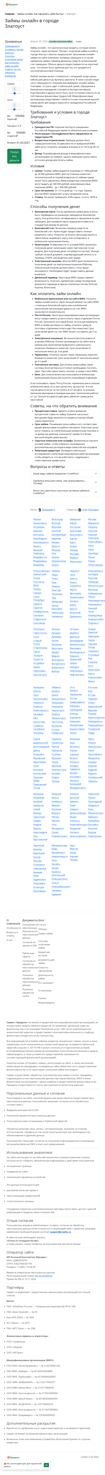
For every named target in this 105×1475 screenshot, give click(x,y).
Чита (72, 574)
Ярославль (75, 593)
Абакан (37, 519)
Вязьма (56, 805)
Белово (74, 772)
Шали (73, 852)
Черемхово (76, 694)
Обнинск (74, 762)
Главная (9, 13)
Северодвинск (77, 702)
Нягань (55, 816)
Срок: (10, 99)
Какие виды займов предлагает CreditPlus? (56, 473)
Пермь (91, 561)
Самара (37, 592)
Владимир (38, 564)
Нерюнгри (93, 793)
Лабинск (56, 687)
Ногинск (74, 832)
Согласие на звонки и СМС (29, 944)
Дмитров (74, 636)
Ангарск (74, 601)
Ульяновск (57, 593)
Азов (54, 860)
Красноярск (76, 534)
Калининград (59, 561)
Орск (36, 695)
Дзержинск (76, 616)
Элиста (73, 578)
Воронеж (56, 527)
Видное (56, 656)
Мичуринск (58, 828)
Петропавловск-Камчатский (42, 572)
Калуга (55, 564)
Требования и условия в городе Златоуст (14, 49)
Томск (55, 578)
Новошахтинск (60, 878)
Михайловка (76, 725)
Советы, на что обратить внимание (13, 72)
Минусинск (94, 758)
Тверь (55, 574)
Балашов (56, 793)
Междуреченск (78, 787)
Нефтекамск (76, 670)
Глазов (73, 750)
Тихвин (37, 820)
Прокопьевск (40, 698)
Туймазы (92, 781)
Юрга (91, 738)
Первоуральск (95, 725)
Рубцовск (75, 706)
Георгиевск (39, 883)
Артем (55, 640)
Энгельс (56, 629)
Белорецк (38, 793)
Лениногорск (59, 718)
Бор (90, 691)
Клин (36, 765)
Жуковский (39, 758)
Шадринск (93, 805)
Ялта (90, 665)
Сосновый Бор (93, 656)
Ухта (54, 824)
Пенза (91, 557)
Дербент (74, 632)
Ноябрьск (57, 801)
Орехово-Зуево (38, 779)
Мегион (56, 820)
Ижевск (56, 542)
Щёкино (74, 801)
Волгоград (57, 519)
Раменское (57, 742)
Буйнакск (93, 816)
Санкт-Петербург (39, 598)
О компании (44, 990)
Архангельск (40, 523)
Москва (92, 519)
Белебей (37, 801)
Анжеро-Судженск (75, 767)
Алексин (74, 793)
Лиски (73, 732)
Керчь (91, 673)
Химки (36, 667)
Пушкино (57, 738)
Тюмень (56, 586)
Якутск (73, 589)
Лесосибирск (95, 754)
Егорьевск (38, 754)
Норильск (38, 702)
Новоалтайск (95, 677)
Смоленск (38, 615)
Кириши (92, 765)
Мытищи (93, 589)
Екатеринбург (59, 534)
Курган (73, 538)
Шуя (72, 742)
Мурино (92, 773)
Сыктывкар (39, 623)
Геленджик (57, 706)
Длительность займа (46, 977)
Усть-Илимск (74, 689)
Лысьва (37, 860)
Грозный (56, 530)
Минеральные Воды (59, 847)
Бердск (55, 652)
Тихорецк (38, 732)
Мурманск (93, 523)
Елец (90, 809)
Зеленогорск (95, 746)
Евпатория (94, 669)
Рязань (37, 589)
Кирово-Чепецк (74, 858)
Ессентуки (38, 887)
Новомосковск (59, 836)
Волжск (74, 758)
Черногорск (58, 710)
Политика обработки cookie (28, 993)
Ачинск (92, 742)
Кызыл (73, 546)
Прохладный (95, 801)
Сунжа (55, 832)
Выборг (56, 671)
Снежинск (93, 651)
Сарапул (74, 754)
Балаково (57, 644)
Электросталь (59, 769)
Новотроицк (94, 836)
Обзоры (42, 929)
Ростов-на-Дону (39, 583)
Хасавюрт (38, 714)
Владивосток (40, 557)
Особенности (14, 927)
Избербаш (93, 820)
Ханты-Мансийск (57, 607)
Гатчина (74, 629)
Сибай (36, 809)
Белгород (38, 534)
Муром (37, 828)
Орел (91, 549)
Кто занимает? (46, 982)
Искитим (92, 828)
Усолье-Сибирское (57, 731)
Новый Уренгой (92, 631)
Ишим (73, 816)
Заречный (38, 845)
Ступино (56, 754)
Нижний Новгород (93, 536)
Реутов (55, 746)
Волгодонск (58, 659)
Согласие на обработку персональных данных (30, 965)
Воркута (56, 813)
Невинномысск (60, 856)
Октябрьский (95, 777)
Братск (73, 608)
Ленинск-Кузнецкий (75, 782)
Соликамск (39, 864)
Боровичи (75, 717)
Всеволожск (58, 667)
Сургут (36, 651)
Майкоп (74, 557)
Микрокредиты (46, 1002)
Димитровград (78, 813)
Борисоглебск (77, 729)
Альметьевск (77, 597)
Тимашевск (58, 702)
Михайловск (58, 852)
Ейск (35, 718)
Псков (36, 578)
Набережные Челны (95, 595)
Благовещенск (41, 542)
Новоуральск (95, 721)
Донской (74, 797)
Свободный (76, 709)
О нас (10, 940)
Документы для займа (46, 961)
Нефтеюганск (77, 674)
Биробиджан (40, 538)
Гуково (55, 867)
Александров (40, 832)
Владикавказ (40, 561)
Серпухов (57, 750)
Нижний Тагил (92, 610)
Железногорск (77, 644)
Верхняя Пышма (92, 712)
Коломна (38, 769)
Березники (39, 853)
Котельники (39, 773)
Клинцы (74, 713)
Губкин (91, 797)
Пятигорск (39, 629)
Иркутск (56, 546)
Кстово (92, 695)
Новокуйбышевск (61, 886)
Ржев (72, 805)
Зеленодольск (77, 652)
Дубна (36, 750)
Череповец (39, 670)
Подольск (93, 623)
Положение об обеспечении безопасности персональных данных (30, 931)
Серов (36, 738)
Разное (42, 998)
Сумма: (11, 83)
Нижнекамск (95, 604)
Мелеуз (37, 813)
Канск (91, 750)
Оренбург (93, 553)
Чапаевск (57, 890)
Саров (91, 640)
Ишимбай (38, 797)
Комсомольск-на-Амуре (95, 572)
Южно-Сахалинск (75, 584)
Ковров (37, 824)
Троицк (55, 781)
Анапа (55, 695)
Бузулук (92, 832)
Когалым (56, 809)
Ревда (91, 732)
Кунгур (37, 857)
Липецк (74, 550)
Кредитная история (44, 954)
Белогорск (57, 648)
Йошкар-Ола (56, 552)
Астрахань (39, 527)
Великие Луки (37, 874)
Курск (73, 542)
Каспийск (93, 824)
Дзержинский (40, 742)
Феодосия (75, 828)
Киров (73, 523)
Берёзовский (95, 706)
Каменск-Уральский (75, 658)
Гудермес (57, 894)
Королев (92, 578)
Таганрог (38, 655)
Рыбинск (38, 706)
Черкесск (75, 570)
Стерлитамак (40, 647)
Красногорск (40, 674)
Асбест (91, 702)
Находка (74, 667)
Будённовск (39, 879)
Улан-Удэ (56, 590)
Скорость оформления (45, 969)
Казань (55, 557)
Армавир (56, 636)
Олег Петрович (90, 509)
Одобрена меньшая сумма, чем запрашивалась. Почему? (59, 482)
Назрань (92, 527)
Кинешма (75, 738)
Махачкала (76, 561)
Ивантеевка (39, 762)
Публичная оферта (28, 955)
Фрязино (56, 758)
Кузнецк (37, 849)
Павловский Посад (39, 786)
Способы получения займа (44, 944)
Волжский (75, 612)
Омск (91, 545)
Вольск (55, 797)
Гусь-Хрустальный (40, 838)
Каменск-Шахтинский (58, 873)
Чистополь (57, 721)
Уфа (54, 597)
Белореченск (59, 698)
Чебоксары (58, 612)
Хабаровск (57, 601)
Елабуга (56, 714)
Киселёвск (75, 776)
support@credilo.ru (60, 1231)
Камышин (75, 721)
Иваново (56, 538)
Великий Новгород (38, 552)
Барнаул (37, 530)
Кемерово (75, 519)
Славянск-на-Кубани (38, 727)
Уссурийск (38, 663)
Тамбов (56, 570)
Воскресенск (58, 663)
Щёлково (57, 765)
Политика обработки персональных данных (30, 980)
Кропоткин (39, 721)
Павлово (92, 698)
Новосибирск (95, 541)
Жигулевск (75, 648)
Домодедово (76, 640)
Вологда (56, 523)
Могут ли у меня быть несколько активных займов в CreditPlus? (61, 492)
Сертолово (39, 816)
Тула (54, 582)
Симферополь (41, 611)
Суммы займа (45, 933)
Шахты (37, 691)
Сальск (55, 882)
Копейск (56, 773)
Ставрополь (39, 619)
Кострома (75, 527)
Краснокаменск (78, 836)
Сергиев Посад (92, 645)
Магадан (74, 553)
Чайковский (39, 868)
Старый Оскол (37, 642)
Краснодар (75, 530)
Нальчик (92, 530)
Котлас (73, 698)
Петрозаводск (95, 564)
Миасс (91, 681)
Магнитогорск (95, 585)
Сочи (36, 636)
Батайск (56, 864)
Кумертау (38, 805)
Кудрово (92, 769)
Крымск (56, 691)
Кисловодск (39, 891)
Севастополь (40, 632)
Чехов (55, 762)
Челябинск (57, 616)
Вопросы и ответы (12, 934)
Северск (74, 809)
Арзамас (56, 632)
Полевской (94, 729)
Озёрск (55, 777)
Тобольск (75, 820)
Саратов (37, 607)
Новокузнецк (95, 615)
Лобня (73, 663)
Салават (92, 762)
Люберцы (93, 581)
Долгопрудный (41, 746)
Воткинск (75, 746)
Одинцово (93, 636)
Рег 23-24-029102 (43, 1275)
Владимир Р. (48, 509)
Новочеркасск (41, 710)
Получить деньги (14, 156)
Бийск (73, 604)
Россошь (93, 687)
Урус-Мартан (74, 847)
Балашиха (38, 687)
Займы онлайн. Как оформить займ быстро (40, 13)
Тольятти (38, 659)
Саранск (37, 603)
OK (46, 1465)
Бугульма (57, 725)
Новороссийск (96, 619)
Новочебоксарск (79, 824)
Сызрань (93, 662)
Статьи (42, 924)
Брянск (37, 546)
